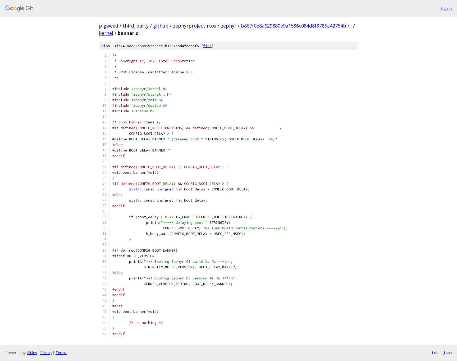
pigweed (108, 26)
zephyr (228, 26)
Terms (61, 352)
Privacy (46, 352)
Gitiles (32, 352)
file (207, 46)
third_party (136, 26)
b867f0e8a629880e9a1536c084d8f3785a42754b (293, 26)
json (447, 352)
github (160, 26)
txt (435, 352)
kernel (106, 33)
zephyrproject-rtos (194, 26)
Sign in (446, 8)
